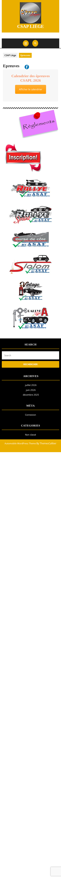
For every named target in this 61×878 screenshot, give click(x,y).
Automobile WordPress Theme (20, 443)
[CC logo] (30, 239)
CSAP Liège (30, 26)
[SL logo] (30, 264)
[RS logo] (30, 215)
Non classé (30, 434)
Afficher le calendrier (30, 89)
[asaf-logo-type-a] (30, 318)
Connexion (30, 414)
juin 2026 (31, 389)
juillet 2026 (31, 385)
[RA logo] (30, 188)
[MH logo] (30, 291)
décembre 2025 (31, 394)
